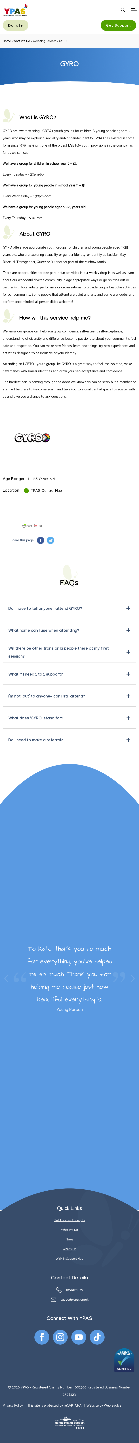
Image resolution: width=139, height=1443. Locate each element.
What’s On (69, 1249)
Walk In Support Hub (69, 1258)
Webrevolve (112, 1406)
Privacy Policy (13, 1406)
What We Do (21, 41)
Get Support (118, 26)
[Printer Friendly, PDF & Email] (32, 526)
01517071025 (74, 1290)
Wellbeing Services (44, 41)
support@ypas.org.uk (75, 1299)
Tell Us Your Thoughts (69, 1220)
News (69, 1239)
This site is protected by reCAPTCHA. (54, 1406)
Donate (15, 26)
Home (7, 41)
